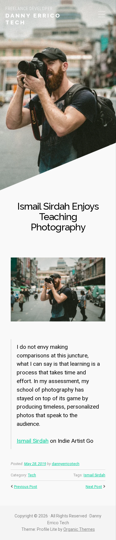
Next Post (94, 486)
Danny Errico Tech (33, 19)
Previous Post (25, 486)
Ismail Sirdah (32, 440)
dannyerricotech (65, 463)
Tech (32, 475)
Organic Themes (79, 529)
